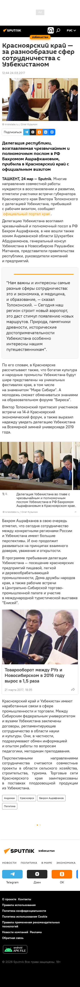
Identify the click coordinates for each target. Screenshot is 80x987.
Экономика (66, 863)
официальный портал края (26, 213)
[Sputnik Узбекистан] (12, 32)
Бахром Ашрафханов (51, 798)
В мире (46, 863)
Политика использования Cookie (24, 916)
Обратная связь (12, 938)
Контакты (24, 899)
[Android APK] (15, 950)
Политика (9, 806)
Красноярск (27, 798)
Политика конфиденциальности (24, 911)
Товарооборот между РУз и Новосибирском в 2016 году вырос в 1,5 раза (34, 675)
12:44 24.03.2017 (13, 73)
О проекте (9, 899)
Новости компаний (15, 932)
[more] (75, 512)
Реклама (36, 932)
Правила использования (19, 905)
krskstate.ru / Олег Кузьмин (21, 124)
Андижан (9, 798)
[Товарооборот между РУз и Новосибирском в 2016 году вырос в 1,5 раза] (40, 637)
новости (9, 863)
